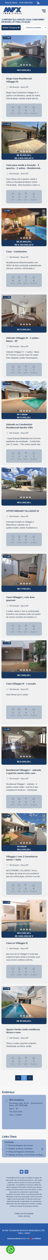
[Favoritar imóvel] (43, 38)
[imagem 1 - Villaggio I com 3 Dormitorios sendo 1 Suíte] (24, 829)
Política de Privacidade (24, 1213)
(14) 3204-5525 (15, 1112)
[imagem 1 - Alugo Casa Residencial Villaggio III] (24, 51)
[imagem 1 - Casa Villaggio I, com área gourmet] (24, 570)
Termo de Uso (24, 1216)
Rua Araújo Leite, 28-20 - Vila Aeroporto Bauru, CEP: (26, 1104)
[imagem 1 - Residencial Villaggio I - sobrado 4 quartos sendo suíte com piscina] (24, 743)
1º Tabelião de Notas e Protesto (19, 1149)
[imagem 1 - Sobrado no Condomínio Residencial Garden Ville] (24, 397)
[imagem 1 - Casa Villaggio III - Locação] (24, 656)
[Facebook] (21, 1172)
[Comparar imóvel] (43, 41)
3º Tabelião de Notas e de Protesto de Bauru (24, 1155)
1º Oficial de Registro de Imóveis (19, 1145)
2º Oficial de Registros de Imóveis (20, 1152)
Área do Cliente (11, 3)
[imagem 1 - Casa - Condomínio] (24, 224)
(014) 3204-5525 (26, 3)
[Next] (42, 51)
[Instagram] (26, 1172)
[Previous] (5, 51)
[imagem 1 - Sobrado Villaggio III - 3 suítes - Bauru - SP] (24, 310)
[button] (38, 2)
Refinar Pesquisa (10, 27)
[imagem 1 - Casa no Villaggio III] (24, 916)
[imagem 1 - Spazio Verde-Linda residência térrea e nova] (24, 1002)
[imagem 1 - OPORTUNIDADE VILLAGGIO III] (24, 483)
